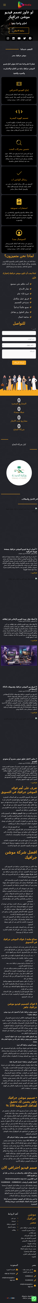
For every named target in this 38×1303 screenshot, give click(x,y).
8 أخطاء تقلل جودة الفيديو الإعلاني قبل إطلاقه (19, 619)
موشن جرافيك (24, 827)
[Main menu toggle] (4, 5)
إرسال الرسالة (19, 363)
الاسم (34, 329)
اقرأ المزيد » (34, 573)
